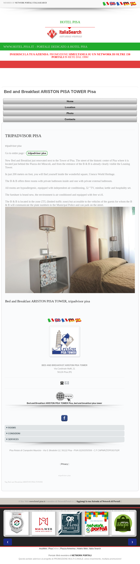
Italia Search (95, 548)
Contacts (70, 119)
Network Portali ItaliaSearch (31, 3)
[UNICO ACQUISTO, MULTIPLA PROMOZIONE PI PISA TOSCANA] (96, 523)
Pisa (50, 548)
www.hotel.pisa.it (37, 501)
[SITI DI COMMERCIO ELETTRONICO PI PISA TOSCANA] (123, 523)
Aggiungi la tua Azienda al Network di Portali (98, 501)
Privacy (64, 464)
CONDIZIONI (14, 433)
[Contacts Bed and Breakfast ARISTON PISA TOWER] (64, 383)
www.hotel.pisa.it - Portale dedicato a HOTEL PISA (45, 46)
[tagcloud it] (105, 4)
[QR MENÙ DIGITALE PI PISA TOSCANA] (70, 523)
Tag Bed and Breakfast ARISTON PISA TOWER (24, 482)
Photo (70, 113)
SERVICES (13, 439)
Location (70, 107)
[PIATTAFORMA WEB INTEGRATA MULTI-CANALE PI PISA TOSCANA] (17, 523)
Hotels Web (82, 548)
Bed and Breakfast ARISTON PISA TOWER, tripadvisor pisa (47, 301)
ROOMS (12, 428)
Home (70, 101)
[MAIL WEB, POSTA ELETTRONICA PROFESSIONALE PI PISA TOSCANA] (43, 523)
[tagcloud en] (112, 4)
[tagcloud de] (126, 4)
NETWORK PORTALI (82, 555)
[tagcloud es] (133, 4)
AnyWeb (43, 548)
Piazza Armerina (67, 548)
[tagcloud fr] (119, 4)
